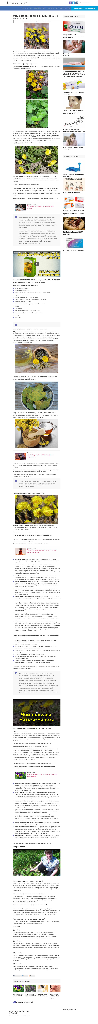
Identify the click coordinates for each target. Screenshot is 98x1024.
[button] (85, 3)
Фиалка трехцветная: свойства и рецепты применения (18, 995)
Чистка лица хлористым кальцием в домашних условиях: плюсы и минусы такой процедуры (73, 112)
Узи (49, 8)
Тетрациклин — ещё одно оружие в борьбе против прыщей (73, 93)
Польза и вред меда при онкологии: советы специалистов (43, 995)
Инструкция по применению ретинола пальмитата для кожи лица (74, 130)
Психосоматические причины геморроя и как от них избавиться (73, 193)
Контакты (67, 8)
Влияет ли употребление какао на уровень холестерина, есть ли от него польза (73, 232)
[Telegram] (73, 3)
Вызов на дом (54, 8)
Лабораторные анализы (40, 8)
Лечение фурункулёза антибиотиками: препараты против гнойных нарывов (73, 36)
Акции (61, 8)
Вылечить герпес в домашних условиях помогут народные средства (54, 996)
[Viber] (70, 3)
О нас (22, 8)
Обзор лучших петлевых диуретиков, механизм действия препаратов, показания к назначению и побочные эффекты (74, 212)
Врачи (26, 8)
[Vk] (76, 3)
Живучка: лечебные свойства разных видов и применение (30, 995)
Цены (31, 8)
